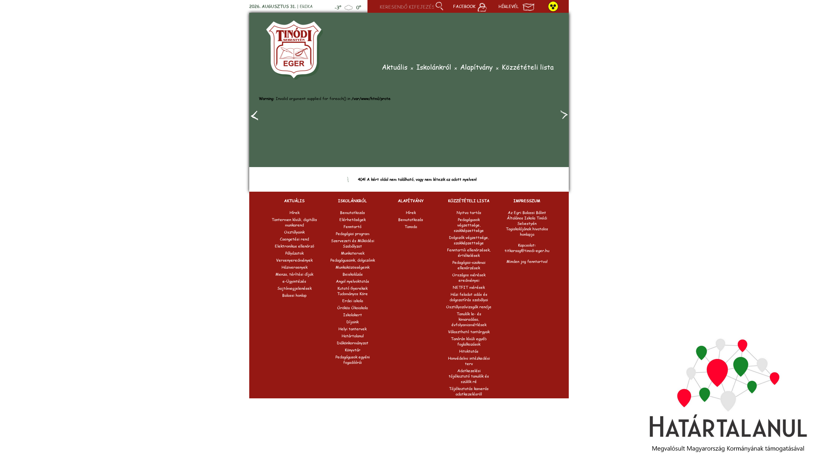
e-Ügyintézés (294, 281)
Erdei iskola (352, 300)
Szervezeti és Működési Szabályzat (352, 243)
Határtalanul (353, 336)
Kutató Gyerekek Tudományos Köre (352, 291)
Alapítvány (476, 67)
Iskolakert (352, 315)
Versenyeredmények (294, 260)
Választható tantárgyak (469, 331)
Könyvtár (352, 350)
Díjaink (352, 322)
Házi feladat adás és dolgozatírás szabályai (469, 297)
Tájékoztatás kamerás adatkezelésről (469, 391)
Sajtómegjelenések (294, 288)
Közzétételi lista (528, 67)
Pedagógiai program (352, 233)
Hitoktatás (468, 351)
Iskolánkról (433, 67)
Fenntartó (352, 226)
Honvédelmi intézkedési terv (469, 361)
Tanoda (411, 226)
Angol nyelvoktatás (352, 281)
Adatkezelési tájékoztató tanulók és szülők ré (469, 376)
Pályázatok (294, 253)
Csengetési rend (294, 239)
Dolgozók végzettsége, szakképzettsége (469, 240)
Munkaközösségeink (352, 267)
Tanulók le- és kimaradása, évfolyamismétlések (468, 319)
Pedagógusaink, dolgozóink (352, 260)
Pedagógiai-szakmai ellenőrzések (468, 265)
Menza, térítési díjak (294, 274)
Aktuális (394, 67)
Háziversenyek (294, 267)
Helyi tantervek (352, 329)
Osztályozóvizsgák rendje (468, 307)
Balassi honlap (294, 295)
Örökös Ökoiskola (352, 307)
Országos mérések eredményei (468, 277)
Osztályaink (294, 232)
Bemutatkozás (352, 212)
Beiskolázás (353, 274)
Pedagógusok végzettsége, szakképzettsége (469, 225)
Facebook (464, 6)
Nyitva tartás (469, 212)
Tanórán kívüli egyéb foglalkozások (469, 341)
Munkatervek (352, 253)
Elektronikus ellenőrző (294, 246)
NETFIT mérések (469, 287)
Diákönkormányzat (352, 343)
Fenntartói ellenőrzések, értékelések (468, 252)
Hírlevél (508, 6)
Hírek (294, 212)
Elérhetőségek (352, 219)
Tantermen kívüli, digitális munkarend (294, 222)
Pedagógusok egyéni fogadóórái (353, 359)
